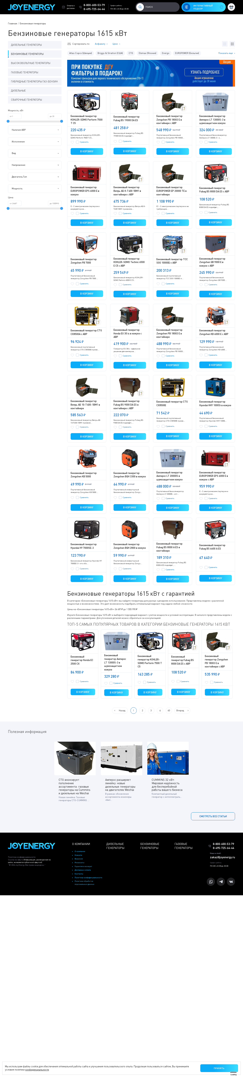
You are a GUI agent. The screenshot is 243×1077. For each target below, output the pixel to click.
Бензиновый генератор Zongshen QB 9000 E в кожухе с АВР (212, 262)
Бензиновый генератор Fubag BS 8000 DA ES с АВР (182, 660)
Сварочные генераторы (26, 99)
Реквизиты (79, 862)
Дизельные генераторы (26, 44)
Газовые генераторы (24, 72)
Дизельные (18, 90)
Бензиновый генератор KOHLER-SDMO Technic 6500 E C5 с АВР (129, 262)
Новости (78, 855)
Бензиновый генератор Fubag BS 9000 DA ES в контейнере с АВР (127, 405)
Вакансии (79, 858)
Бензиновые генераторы (27, 53)
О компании (80, 851)
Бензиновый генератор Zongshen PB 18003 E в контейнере (169, 333)
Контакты (79, 873)
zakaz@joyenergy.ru (222, 857)
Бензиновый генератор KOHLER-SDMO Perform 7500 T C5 (87, 119)
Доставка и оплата (83, 870)
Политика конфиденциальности (22, 857)
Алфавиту (100, 44)
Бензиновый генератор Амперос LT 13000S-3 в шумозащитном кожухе (212, 119)
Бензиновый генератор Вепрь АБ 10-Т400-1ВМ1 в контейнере (85, 405)
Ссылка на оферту (29, 860)
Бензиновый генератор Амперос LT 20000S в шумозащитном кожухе (169, 476)
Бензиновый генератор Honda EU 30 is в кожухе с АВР (128, 333)
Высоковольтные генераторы (30, 63)
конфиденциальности (37, 1069)
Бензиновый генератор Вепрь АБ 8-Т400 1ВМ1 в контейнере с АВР (127, 191)
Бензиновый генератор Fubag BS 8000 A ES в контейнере (169, 547)
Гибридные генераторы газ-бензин (34, 81)
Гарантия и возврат (83, 866)
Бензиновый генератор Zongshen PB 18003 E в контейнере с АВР (169, 119)
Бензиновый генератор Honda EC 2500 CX (82, 660)
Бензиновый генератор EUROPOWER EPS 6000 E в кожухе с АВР (213, 476)
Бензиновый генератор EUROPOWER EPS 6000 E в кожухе (85, 191)
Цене (115, 44)
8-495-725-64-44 (94, 9)
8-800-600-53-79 (94, 5)
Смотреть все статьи (213, 816)
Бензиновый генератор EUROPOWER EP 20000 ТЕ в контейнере (171, 191)
